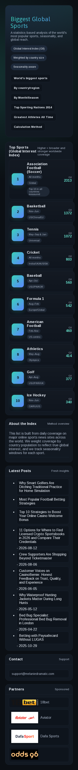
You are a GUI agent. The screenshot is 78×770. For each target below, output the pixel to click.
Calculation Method (28, 126)
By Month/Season (26, 97)
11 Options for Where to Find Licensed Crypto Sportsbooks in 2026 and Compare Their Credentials (42, 536)
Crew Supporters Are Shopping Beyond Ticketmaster (42, 556)
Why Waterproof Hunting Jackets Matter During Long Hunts (40, 599)
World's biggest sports (30, 78)
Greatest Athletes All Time (33, 117)
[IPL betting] (39, 754)
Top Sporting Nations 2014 (33, 107)
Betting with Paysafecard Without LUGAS (38, 637)
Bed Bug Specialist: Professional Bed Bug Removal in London (43, 619)
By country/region (26, 88)
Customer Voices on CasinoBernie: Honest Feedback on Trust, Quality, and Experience (40, 576)
